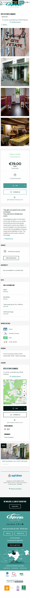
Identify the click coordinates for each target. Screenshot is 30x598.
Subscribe (15, 506)
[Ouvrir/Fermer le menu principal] (1, 4)
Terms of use (23, 568)
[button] (25, 2)
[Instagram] (19, 524)
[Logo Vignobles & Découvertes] (24, 588)
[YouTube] (22, 524)
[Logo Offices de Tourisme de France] (7, 574)
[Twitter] (21, 524)
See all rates (15, 168)
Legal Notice (7, 568)
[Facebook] (17, 524)
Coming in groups (11, 565)
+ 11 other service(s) (15, 178)
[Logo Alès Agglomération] (21, 574)
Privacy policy (14, 568)
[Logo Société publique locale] (15, 581)
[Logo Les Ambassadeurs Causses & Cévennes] (18, 588)
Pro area (21, 565)
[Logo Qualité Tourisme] (14, 574)
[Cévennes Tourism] (14, 4)
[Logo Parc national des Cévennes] (9, 588)
